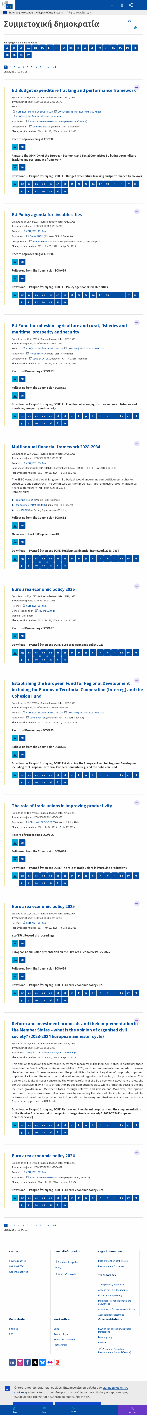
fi (79, 184)
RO (7, 55)
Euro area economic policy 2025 (43, 906)
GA (63, 48)
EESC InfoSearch (67, 1274)
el (50, 184)
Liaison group (105, 1337)
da (36, 184)
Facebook (27, 1362)
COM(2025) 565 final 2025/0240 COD (44, 348)
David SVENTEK (40, 358)
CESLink (102, 1342)
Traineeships (61, 1334)
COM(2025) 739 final (36, 231)
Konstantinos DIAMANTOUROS (31, 505)
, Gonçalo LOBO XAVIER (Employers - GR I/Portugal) (51, 1052)
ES (7, 48)
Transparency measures (111, 1284)
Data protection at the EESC (113, 1261)
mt (135, 184)
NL (113, 48)
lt (121, 184)
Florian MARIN (36, 236)
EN (35, 48)
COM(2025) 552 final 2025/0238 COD (44, 712)
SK (14, 55)
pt (36, 191)
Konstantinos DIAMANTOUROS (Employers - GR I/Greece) (58, 121)
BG (14, 48)
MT (106, 48)
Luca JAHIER (22, 510)
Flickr (50, 1362)
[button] (131, 5)
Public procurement (64, 1339)
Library (57, 1267)
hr (100, 184)
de (43, 184)
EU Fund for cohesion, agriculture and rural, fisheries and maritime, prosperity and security (69, 329)
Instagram (20, 1362)
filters (129, 21)
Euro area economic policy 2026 (43, 589)
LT (92, 48)
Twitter (35, 1362)
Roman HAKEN (40, 241)
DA (28, 48)
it (114, 184)
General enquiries (18, 1272)
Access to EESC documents (113, 1290)
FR (56, 48)
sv (64, 191)
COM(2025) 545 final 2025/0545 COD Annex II (38, 116)
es (64, 184)
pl (29, 191)
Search (73, 1412)
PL (120, 48)
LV (85, 48)
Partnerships (60, 1345)
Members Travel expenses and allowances (114, 1302)
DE (42, 48)
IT (78, 48)
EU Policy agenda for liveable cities (47, 214)
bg (22, 184)
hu (107, 184)
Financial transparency (110, 1295)
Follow (137, 87)
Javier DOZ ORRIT (48, 611)
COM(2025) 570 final (36, 463)
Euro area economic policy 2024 (43, 1156)
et (72, 184)
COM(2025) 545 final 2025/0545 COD (34, 111)
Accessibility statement (111, 1315)
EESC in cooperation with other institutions (114, 1330)
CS (21, 48)
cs (29, 184)
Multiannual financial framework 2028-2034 (56, 447)
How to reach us (17, 1261)
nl (22, 191)
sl (58, 191)
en (57, 184)
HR (70, 48)
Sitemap (13, 1329)
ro (43, 191)
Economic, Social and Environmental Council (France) (115, 1351)
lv (129, 184)
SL (21, 55)
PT (127, 48)
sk (50, 191)
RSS (136, 27)
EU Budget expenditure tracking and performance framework (74, 90)
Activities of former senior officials (116, 1309)
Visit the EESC (16, 1266)
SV (28, 55)
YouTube (57, 1362)
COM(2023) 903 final (36, 1172)
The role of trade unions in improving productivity (62, 806)
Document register (68, 1262)
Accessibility (122, 5)
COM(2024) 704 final (36, 923)
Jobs (56, 1329)
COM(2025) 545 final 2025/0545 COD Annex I (80, 111)
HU (99, 48)
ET (49, 48)
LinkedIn (12, 1362)
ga (93, 184)
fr (86, 184)
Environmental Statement (111, 1266)
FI (135, 48)
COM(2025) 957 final (36, 606)
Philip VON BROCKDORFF (42, 822)
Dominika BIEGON (42, 126)
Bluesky (42, 1362)
